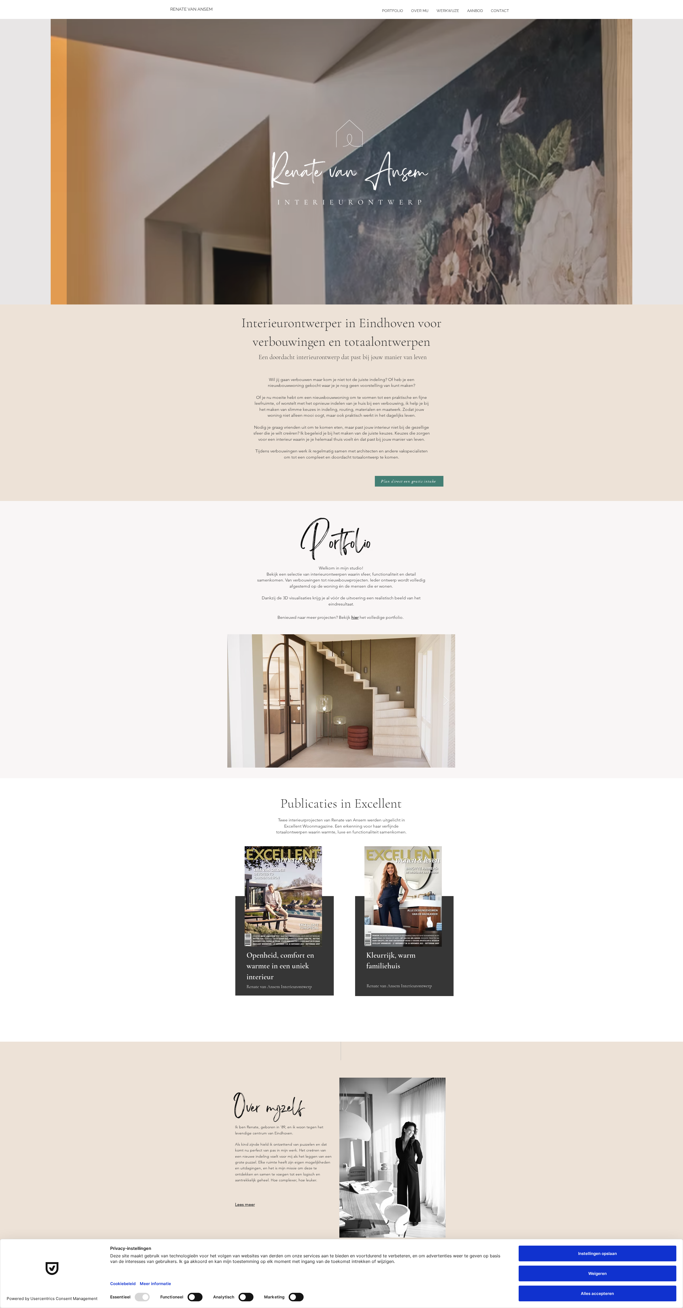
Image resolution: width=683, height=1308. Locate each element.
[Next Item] (446, 701)
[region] (283, 921)
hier (355, 617)
